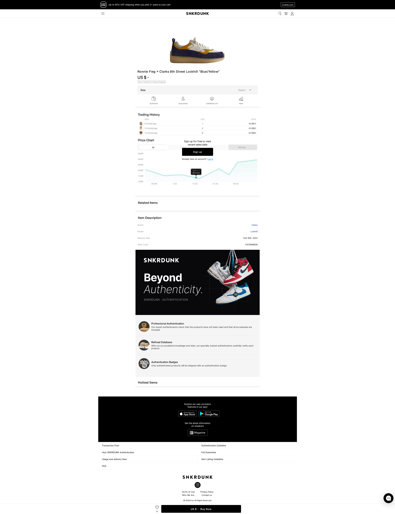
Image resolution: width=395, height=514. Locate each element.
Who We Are (188, 495)
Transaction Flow (110, 445)
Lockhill (254, 231)
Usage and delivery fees (114, 459)
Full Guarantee (208, 452)
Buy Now (201, 509)
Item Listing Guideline (212, 459)
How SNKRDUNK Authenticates (118, 452)
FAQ (104, 466)
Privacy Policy (206, 492)
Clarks (255, 225)
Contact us (207, 495)
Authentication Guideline (213, 445)
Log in (210, 159)
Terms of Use (188, 492)
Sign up (197, 151)
